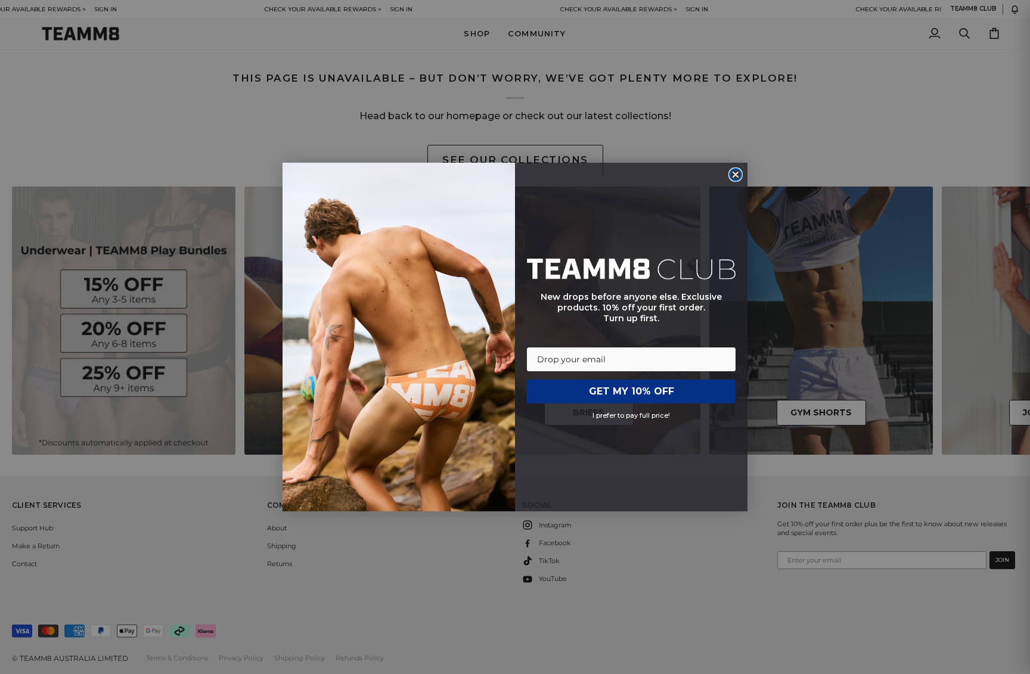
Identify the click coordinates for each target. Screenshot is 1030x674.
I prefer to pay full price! (631, 415)
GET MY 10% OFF (631, 391)
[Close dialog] (736, 175)
